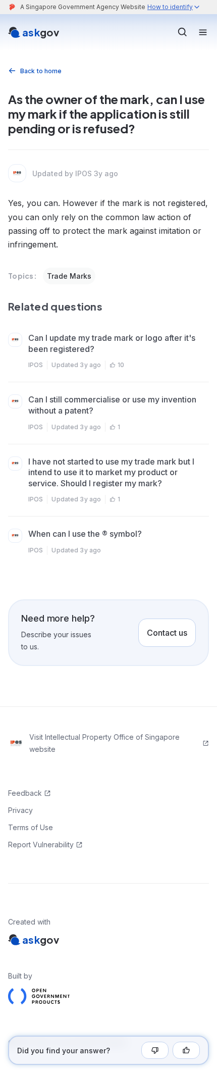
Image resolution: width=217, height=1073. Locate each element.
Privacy (20, 810)
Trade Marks (69, 276)
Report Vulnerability (41, 844)
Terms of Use (30, 827)
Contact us (167, 633)
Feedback (25, 793)
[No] (155, 1050)
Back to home (41, 71)
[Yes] (186, 1050)
